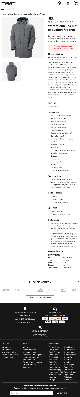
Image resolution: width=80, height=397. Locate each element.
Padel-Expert (69, 347)
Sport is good (69, 364)
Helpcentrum (6, 349)
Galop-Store (53, 362)
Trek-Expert (68, 369)
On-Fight (52, 379)
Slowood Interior (70, 354)
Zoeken (12, 9)
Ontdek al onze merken (40, 297)
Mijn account (6, 347)
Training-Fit (68, 367)
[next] (78, 282)
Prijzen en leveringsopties (32, 362)
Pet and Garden (70, 352)
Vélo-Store (68, 377)
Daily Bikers (53, 349)
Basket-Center (54, 347)
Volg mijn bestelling (9, 352)
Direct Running (54, 352)
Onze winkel (27, 367)
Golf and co (53, 364)
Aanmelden (61, 393)
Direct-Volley (53, 354)
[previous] (75, 282)
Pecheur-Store (69, 349)
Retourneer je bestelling (40, 336)
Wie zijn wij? (27, 347)
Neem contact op (25, 315)
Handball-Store (54, 367)
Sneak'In (67, 359)
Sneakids (67, 362)
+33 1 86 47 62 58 (25, 322)
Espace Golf (53, 357)
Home (4, 14)
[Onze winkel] (60, 3)
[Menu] (2, 8)
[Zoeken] (7, 8)
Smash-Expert (69, 357)
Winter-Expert (69, 379)
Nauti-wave (53, 377)
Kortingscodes (7, 357)
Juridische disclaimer (31, 357)
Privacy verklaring (29, 364)
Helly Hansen (61, 21)
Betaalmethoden (29, 359)
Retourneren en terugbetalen (33, 354)
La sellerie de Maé (56, 372)
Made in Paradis (55, 374)
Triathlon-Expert (70, 372)
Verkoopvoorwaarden (31, 352)
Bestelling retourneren (10, 354)
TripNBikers (68, 374)
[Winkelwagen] (76, 3)
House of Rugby (55, 369)
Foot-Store (53, 359)
